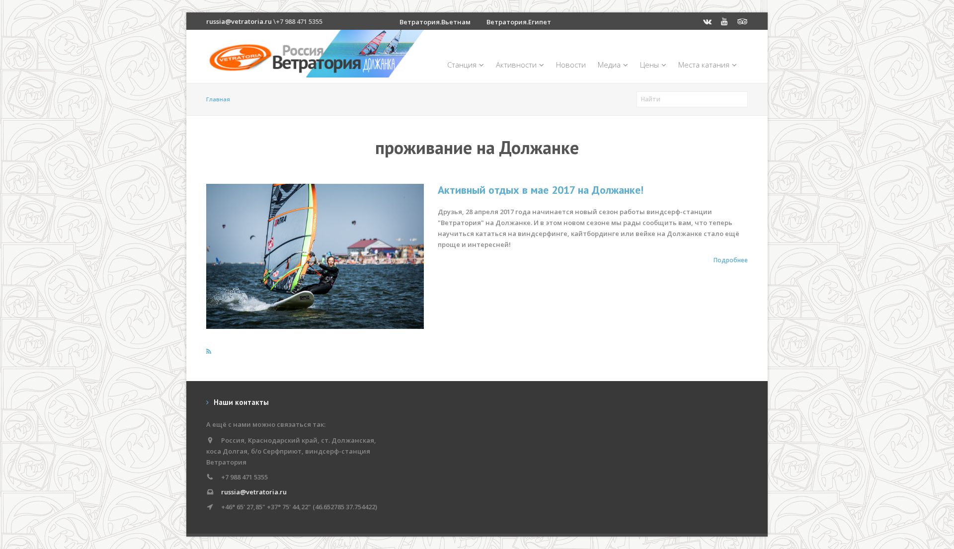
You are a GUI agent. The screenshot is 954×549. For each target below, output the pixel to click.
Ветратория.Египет (518, 21)
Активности (516, 65)
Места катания (703, 65)
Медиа (609, 65)
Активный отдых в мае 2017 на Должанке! (540, 190)
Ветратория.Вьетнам (435, 21)
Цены (649, 65)
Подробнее (731, 260)
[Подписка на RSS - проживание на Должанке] (208, 351)
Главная (218, 99)
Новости (571, 65)
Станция (462, 65)
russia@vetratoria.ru (239, 21)
